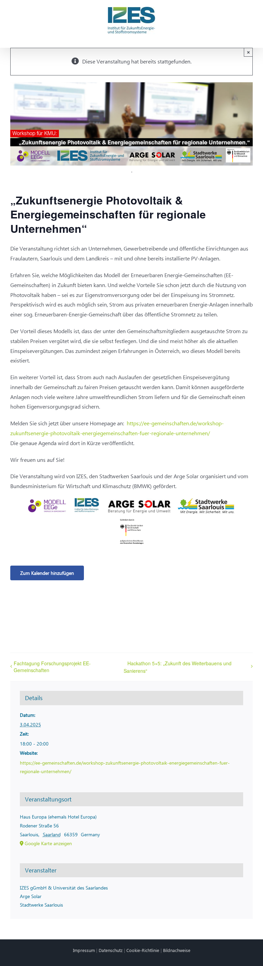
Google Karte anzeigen (48, 843)
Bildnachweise (176, 950)
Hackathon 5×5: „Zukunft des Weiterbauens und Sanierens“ (177, 667)
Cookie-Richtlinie (142, 950)
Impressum (84, 950)
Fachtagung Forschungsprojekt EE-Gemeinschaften (52, 666)
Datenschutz (111, 950)
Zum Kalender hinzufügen (47, 573)
